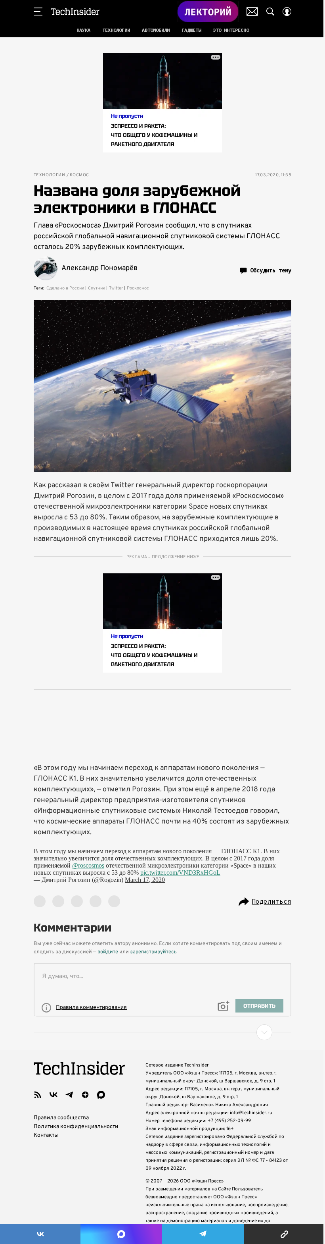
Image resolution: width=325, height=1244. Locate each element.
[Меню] (38, 11)
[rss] (38, 1095)
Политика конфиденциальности (76, 1126)
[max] (101, 1095)
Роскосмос (138, 288)
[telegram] (69, 1095)
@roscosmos (88, 865)
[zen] (85, 1095)
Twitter (116, 288)
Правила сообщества (61, 1118)
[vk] (53, 1095)
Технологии (49, 175)
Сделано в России (65, 288)
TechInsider (75, 11)
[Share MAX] (121, 1234)
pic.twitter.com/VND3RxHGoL (180, 872)
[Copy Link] (284, 1234)
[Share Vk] (40, 1234)
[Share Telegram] (203, 1234)
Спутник (96, 288)
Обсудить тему (270, 270)
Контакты (46, 1135)
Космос (79, 175)
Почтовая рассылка (252, 11)
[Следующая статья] (162, 1032)
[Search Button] (270, 11)
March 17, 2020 (145, 879)
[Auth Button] (287, 11)
